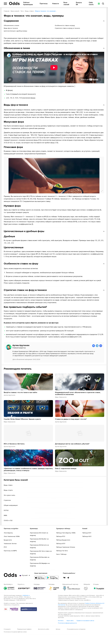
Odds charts (91, 4)
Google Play (52, 578)
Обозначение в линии (11, 25)
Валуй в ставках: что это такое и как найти (20, 393)
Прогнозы (44, 4)
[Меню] (5, 4)
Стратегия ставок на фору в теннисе (67, 28)
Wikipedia (86, 588)
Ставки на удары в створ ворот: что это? (70, 419)
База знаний (66, 4)
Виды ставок (29, 11)
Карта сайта (70, 620)
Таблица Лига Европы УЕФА (65, 533)
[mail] (100, 345)
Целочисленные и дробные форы (15, 31)
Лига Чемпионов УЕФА (12, 536)
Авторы (58, 629)
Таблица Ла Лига (62, 551)
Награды (39, 588)
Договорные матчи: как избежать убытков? (72, 444)
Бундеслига (8, 540)
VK (64, 577)
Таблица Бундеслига (63, 540)
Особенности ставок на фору (65, 25)
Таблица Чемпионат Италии (65, 547)
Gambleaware (29, 609)
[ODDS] (14, 3)
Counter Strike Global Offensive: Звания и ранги (22, 419)
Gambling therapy (14, 609)
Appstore (39, 578)
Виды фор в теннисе (11, 28)
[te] (97, 345)
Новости (55, 4)
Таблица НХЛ (86, 536)
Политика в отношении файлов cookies (15, 632)
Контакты (60, 620)
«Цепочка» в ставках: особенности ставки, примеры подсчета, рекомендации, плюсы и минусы (28, 470)
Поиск (103, 4)
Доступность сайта (43, 629)
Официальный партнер (71, 588)
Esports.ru (24, 588)
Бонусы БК (79, 4)
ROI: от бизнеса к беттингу (14, 444)
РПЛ (5, 547)
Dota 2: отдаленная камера (65, 469)
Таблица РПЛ (60, 536)
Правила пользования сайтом (85, 620)
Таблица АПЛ (60, 543)
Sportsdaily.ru (9, 588)
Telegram (68, 577)
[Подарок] (99, 4)
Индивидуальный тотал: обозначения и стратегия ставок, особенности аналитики (78, 393)
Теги (22, 11)
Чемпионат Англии (10, 543)
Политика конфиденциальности (67, 623)
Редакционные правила (24, 629)
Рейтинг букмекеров (28, 4)
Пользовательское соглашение (76, 629)
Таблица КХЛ (86, 533)
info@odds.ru (26, 595)
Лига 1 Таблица (61, 554)
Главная (6, 11)
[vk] (93, 345)
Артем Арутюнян (9, 395)
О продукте (7, 629)
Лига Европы (8, 533)
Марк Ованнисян (61, 397)
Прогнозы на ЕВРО (10, 551)
